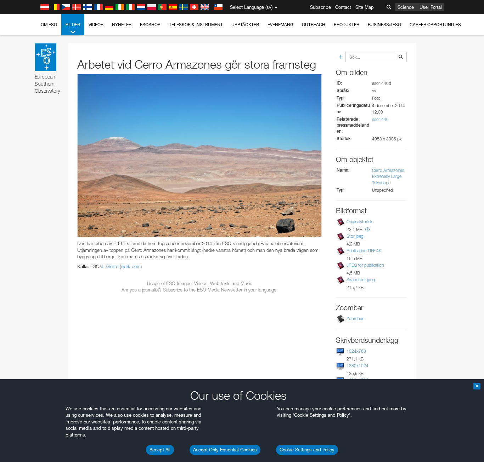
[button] (367, 229)
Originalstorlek (359, 221)
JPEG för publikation (365, 265)
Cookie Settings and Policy (307, 449)
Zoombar (355, 318)
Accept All (160, 449)
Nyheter (121, 24)
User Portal (431, 7)
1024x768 (356, 351)
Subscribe (320, 7)
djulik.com (131, 266)
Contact (343, 7)
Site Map (364, 7)
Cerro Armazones (388, 170)
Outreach (313, 24)
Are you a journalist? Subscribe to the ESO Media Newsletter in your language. (200, 290)
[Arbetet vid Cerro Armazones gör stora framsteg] (199, 155)
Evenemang (280, 24)
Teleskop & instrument (196, 24)
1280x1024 (357, 365)
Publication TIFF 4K (364, 250)
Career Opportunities (435, 24)
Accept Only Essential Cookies (225, 449)
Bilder (73, 24)
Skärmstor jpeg (361, 279)
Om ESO (49, 24)
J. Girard (109, 266)
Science (406, 7)
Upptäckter (245, 24)
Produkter (346, 24)
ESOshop (150, 24)
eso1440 (380, 119)
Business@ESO (384, 24)
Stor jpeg (355, 236)
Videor (96, 24)
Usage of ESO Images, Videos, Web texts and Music (199, 283)
